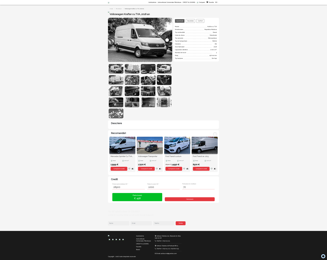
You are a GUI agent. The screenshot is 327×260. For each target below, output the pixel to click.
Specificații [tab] (179, 21)
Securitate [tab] (190, 21)
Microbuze (119, 8)
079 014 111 (166, 248)
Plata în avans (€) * (153, 184)
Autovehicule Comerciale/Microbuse (169, 2)
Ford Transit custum (173, 156)
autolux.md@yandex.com (169, 253)
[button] (167, 40)
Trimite (180, 223)
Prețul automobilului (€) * (120, 184)
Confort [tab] (200, 21)
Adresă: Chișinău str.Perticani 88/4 (167, 246)
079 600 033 (175, 248)
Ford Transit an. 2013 (201, 156)
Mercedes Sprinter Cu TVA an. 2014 (121, 156)
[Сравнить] (132, 169)
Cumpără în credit (119, 169)
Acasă (111, 8)
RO (216, 2)
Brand (138, 249)
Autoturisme (152, 2)
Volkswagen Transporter (147, 156)
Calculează (189, 199)
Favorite (138, 247)
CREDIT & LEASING (189, 2)
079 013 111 (166, 241)
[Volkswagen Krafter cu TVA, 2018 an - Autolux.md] (116, 69)
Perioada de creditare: (189, 184)
